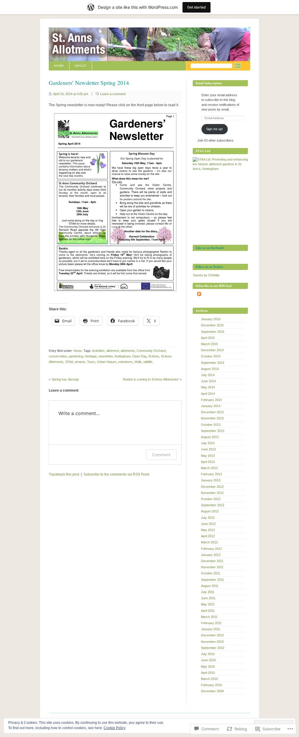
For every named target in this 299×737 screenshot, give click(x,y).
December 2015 (212, 325)
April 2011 (208, 610)
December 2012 (212, 486)
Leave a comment (113, 94)
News (78, 350)
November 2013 (212, 418)
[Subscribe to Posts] (199, 295)
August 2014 (210, 369)
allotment (112, 350)
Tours (91, 362)
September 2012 (212, 505)
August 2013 (210, 437)
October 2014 (210, 356)
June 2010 (208, 660)
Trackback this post (64, 474)
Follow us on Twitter (209, 266)
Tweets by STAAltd (206, 275)
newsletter (105, 356)
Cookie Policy (115, 728)
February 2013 (211, 474)
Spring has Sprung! (65, 379)
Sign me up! (214, 129)
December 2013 (212, 412)
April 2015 (208, 338)
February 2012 (211, 548)
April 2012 (208, 536)
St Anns (153, 356)
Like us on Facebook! (210, 247)
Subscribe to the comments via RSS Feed (116, 474)
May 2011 (208, 604)
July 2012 (208, 517)
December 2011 (212, 561)
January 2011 (210, 629)
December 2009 (212, 691)
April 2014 (208, 393)
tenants (80, 362)
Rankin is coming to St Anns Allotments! (151, 379)
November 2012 (212, 493)
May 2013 (208, 455)
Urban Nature (106, 362)
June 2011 (208, 598)
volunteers (125, 362)
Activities (98, 350)
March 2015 (209, 344)
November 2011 (212, 567)
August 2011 (209, 586)
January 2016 (210, 319)
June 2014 (208, 381)
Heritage (91, 356)
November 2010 (212, 641)
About (80, 65)
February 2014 (211, 400)
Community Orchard (151, 350)
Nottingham (122, 356)
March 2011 (209, 617)
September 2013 (212, 431)
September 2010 (212, 648)
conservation (58, 356)
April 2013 (208, 462)
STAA (69, 362)
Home (59, 65)
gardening (76, 356)
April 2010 (208, 672)
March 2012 (209, 542)
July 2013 (208, 443)
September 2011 (212, 579)
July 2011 (207, 592)
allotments (128, 350)
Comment (161, 454)
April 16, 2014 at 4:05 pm (70, 94)
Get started (196, 7)
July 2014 (208, 375)
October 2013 (210, 424)
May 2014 (208, 387)
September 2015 (212, 331)
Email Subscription (209, 83)
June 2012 (208, 524)
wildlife (147, 362)
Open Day (139, 356)
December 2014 (212, 350)
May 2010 (208, 666)
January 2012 (210, 555)
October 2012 (210, 499)
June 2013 (208, 449)
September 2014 (212, 362)
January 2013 (210, 480)
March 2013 (209, 468)
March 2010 (209, 679)
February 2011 (211, 623)
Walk (138, 362)
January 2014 (210, 406)
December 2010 (212, 635)
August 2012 (210, 511)
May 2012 (208, 530)
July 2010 (208, 654)
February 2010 (211, 685)
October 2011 (210, 573)
